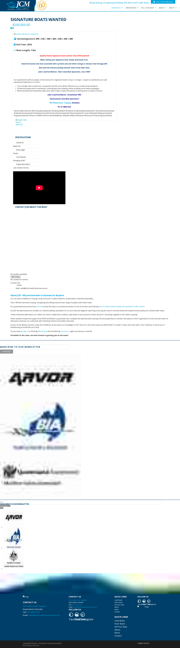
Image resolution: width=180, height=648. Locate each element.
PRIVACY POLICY (143, 643)
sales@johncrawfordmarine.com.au (44, 615)
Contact (117, 612)
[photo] (22, 125)
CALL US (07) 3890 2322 (164, 2)
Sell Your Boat (119, 605)
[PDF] (11, 28)
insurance (64, 331)
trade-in (25, 331)
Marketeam (36, 645)
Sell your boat (147, 8)
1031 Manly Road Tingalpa (34, 606)
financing (43, 331)
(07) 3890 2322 (33, 612)
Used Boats (116, 8)
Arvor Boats (131, 8)
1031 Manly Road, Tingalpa (60, 103)
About (171, 8)
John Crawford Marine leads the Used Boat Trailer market (122, 306)
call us (39, 306)
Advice (116, 607)
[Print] (13, 28)
